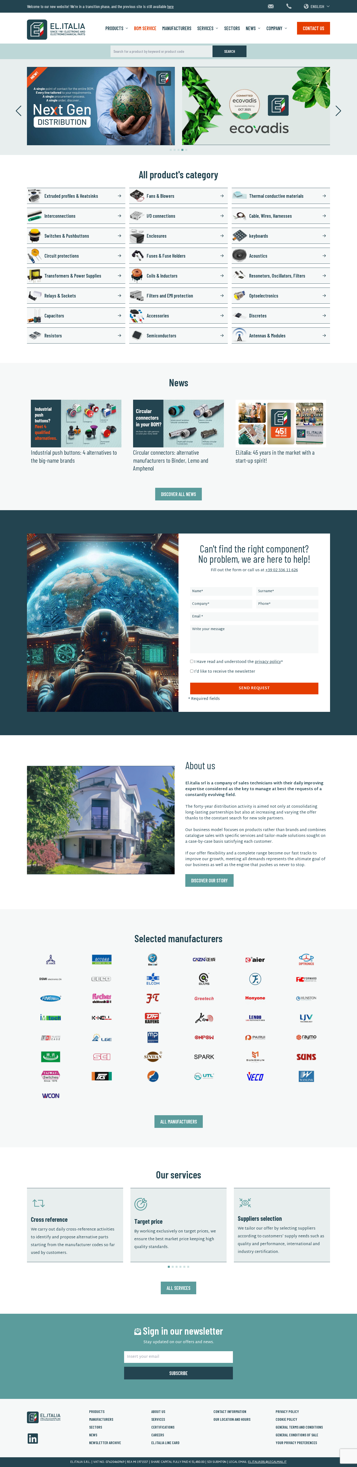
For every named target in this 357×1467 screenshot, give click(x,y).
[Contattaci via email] (271, 6)
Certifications (162, 1427)
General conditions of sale (297, 1434)
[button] (171, 150)
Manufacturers (176, 28)
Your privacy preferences (296, 1442)
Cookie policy (286, 1419)
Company (274, 28)
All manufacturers (178, 1121)
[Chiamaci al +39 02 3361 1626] (289, 6)
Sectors (232, 28)
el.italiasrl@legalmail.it (267, 1462)
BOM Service (145, 28)
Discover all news (178, 494)
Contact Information (229, 1411)
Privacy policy (287, 1411)
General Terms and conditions (299, 1427)
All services (178, 1288)
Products (114, 28)
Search (229, 51)
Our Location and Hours (231, 1419)
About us (158, 1411)
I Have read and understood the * (238, 662)
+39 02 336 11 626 (281, 570)
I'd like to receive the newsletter (224, 671)
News (251, 28)
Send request (254, 688)
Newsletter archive (105, 1442)
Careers (157, 1434)
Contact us (313, 28)
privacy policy (268, 662)
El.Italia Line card (165, 1442)
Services (205, 28)
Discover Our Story (209, 880)
